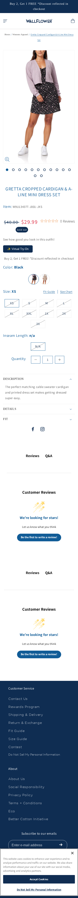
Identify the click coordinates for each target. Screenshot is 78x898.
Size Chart (66, 292)
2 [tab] (14, 171)
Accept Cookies (39, 879)
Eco (11, 811)
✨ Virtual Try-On (17, 248)
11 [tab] (70, 171)
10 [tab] (64, 171)
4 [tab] (27, 171)
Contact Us (18, 699)
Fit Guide (49, 292)
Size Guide (17, 739)
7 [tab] (45, 171)
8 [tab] (52, 171)
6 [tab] (39, 171)
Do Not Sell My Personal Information (34, 754)
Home (7, 34)
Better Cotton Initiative (28, 819)
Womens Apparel (20, 34)
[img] (42, 220)
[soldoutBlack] (33, 279)
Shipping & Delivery (25, 714)
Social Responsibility (26, 787)
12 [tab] (36, 177)
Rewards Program (24, 707)
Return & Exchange (25, 723)
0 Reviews (67, 221)
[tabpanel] (39, 107)
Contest (15, 747)
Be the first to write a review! (39, 537)
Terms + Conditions (25, 803)
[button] (5, 20)
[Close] (72, 853)
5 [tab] (33, 171)
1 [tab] (8, 171)
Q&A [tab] (48, 455)
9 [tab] (58, 171)
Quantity (18, 358)
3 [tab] (20, 171)
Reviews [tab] (32, 455)
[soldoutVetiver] (44, 279)
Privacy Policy (20, 795)
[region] (39, 872)
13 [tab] (42, 177)
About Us (16, 779)
